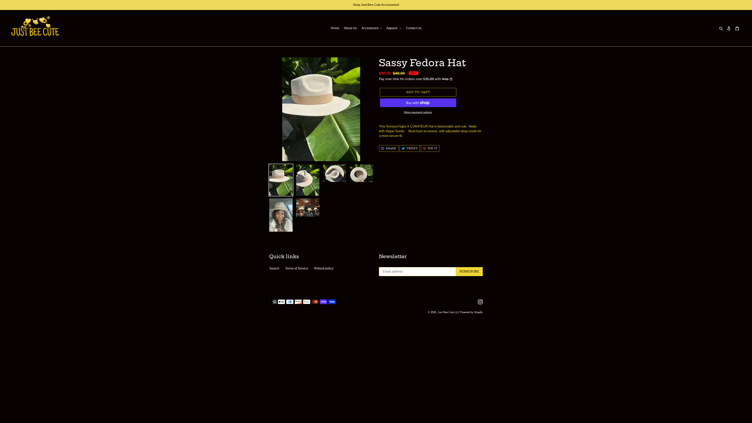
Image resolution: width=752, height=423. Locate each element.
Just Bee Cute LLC (448, 312)
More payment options (418, 112)
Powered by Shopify (471, 312)
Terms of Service (296, 268)
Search (274, 268)
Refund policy (323, 268)
